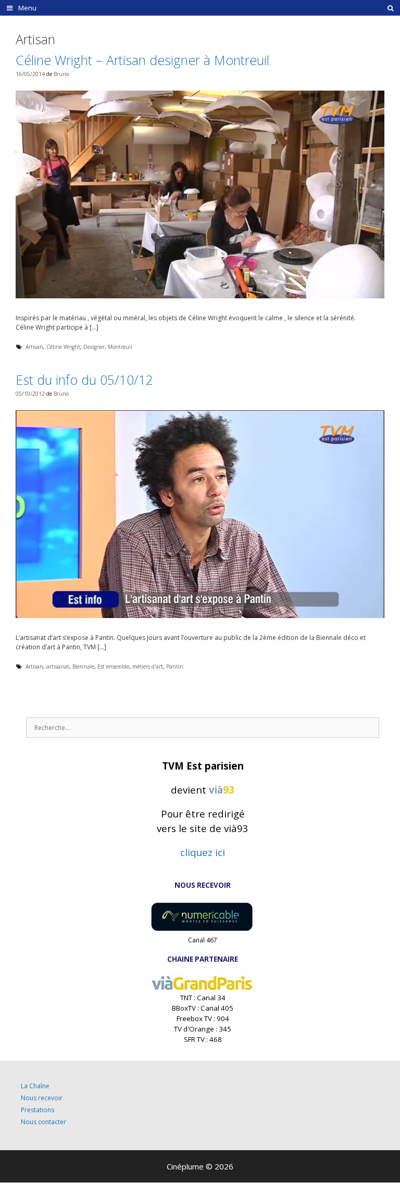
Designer (94, 346)
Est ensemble (113, 666)
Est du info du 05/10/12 (84, 379)
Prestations (37, 1109)
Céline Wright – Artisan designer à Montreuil (142, 60)
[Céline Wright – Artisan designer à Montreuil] (200, 296)
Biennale (83, 666)
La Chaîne (35, 1085)
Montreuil (120, 346)
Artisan (34, 346)
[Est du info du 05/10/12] (200, 615)
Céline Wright (63, 346)
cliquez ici (202, 852)
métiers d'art (147, 666)
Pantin (174, 666)
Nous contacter (43, 1121)
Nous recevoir (42, 1097)
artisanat (57, 666)
